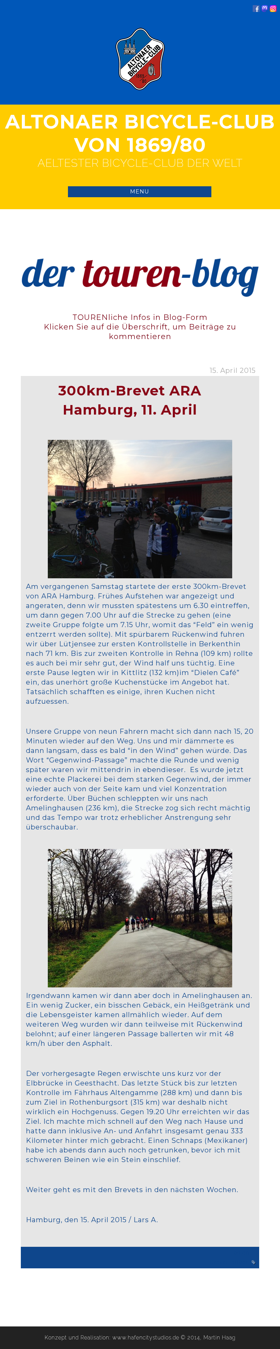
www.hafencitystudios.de (145, 1337)
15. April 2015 (233, 370)
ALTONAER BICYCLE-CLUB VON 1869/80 (140, 133)
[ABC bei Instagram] (273, 10)
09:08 (242, 1253)
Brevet (219, 1262)
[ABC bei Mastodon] (264, 10)
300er (240, 1262)
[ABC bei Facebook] (256, 10)
